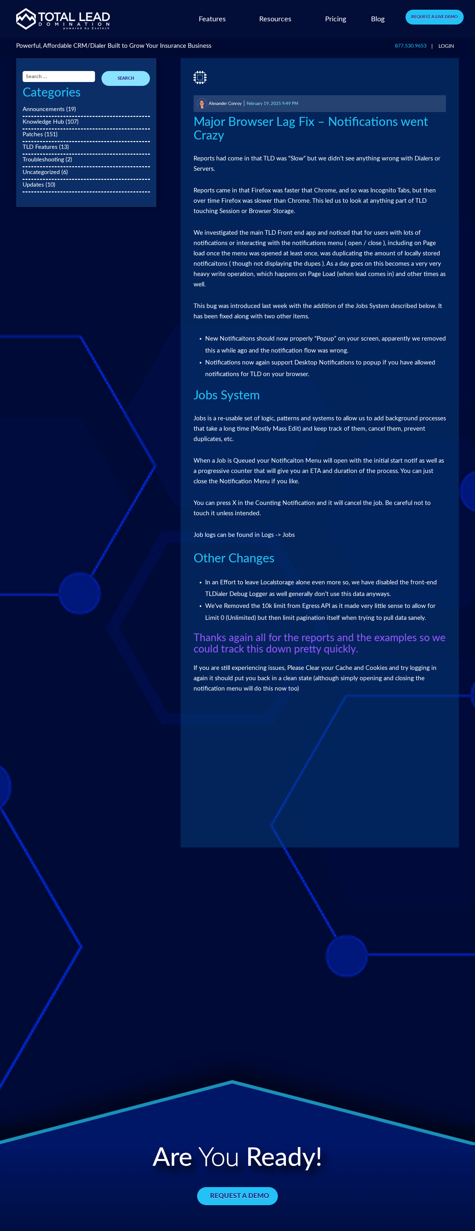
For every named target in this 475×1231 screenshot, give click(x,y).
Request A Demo (239, 1196)
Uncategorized (41, 172)
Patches (33, 134)
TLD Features (40, 147)
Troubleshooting (43, 159)
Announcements (44, 109)
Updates (33, 185)
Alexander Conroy (225, 104)
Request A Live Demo (434, 17)
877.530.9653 (411, 46)
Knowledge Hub (43, 122)
